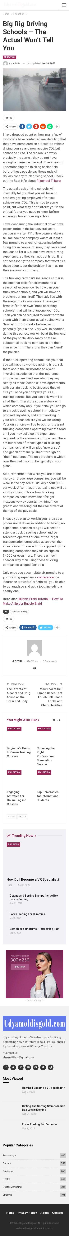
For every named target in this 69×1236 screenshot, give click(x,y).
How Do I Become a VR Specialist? (33, 879)
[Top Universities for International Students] (49, 779)
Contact (57, 1212)
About (44, 1212)
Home (10, 1212)
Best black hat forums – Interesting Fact (34, 928)
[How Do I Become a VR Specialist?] (34, 858)
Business (13, 844)
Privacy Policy (27, 1212)
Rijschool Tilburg (49, 181)
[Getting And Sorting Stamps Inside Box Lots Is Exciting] (11, 1111)
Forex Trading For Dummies (27, 914)
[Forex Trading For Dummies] (11, 1129)
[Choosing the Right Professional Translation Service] (49, 735)
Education (9, 57)
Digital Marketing (12, 1186)
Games (7, 1163)
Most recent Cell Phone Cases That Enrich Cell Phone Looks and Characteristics (49, 697)
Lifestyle (7, 1194)
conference (45, 577)
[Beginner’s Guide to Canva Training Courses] (19, 735)
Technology (9, 1155)
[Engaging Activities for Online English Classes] (19, 779)
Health (6, 1179)
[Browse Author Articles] (34, 648)
